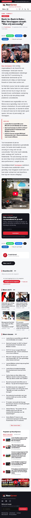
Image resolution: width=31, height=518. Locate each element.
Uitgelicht (17, 434)
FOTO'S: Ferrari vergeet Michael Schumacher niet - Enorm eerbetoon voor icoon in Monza (16, 135)
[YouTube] (2, 501)
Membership (5, 513)
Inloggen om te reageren (12, 281)
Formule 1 (9, 13)
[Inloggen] (22, 9)
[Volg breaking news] (17, 9)
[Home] (9, 4)
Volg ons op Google (17, 39)
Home (3, 13)
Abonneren (25, 480)
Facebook (18, 35)
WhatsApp (10, 35)
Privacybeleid (12, 514)
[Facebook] (6, 501)
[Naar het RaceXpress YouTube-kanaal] (15, 483)
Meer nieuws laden (15, 425)
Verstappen (18, 165)
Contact (19, 513)
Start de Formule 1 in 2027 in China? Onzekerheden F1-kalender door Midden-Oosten (16, 129)
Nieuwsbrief (5, 514)
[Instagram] (10, 501)
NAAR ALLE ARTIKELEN (15, 6)
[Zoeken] (28, 9)
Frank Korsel (7, 27)
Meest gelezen (7, 434)
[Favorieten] (19, 9)
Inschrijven (15, 233)
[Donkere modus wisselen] (25, 9)
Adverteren (12, 513)
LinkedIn (5, 39)
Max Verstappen (7, 66)
